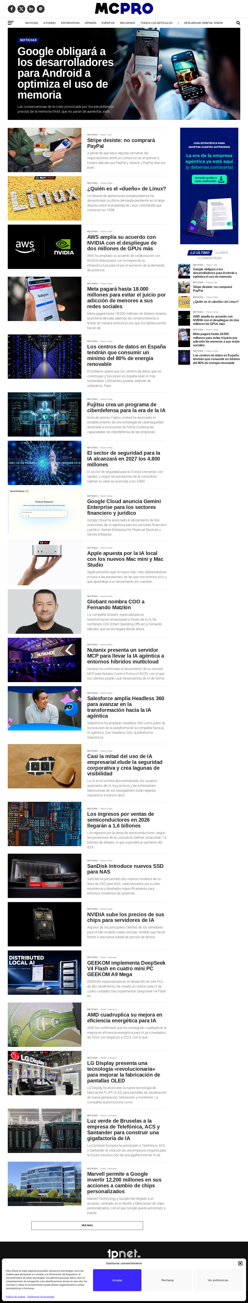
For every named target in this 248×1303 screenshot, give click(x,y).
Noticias (31, 22)
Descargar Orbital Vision (203, 22)
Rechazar (167, 1280)
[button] (240, 1263)
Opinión (90, 22)
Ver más (87, 1225)
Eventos (108, 22)
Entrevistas (70, 22)
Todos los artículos (156, 22)
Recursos (127, 22)
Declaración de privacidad (40, 1296)
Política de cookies (15, 1296)
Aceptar (117, 1280)
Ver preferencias (218, 1280)
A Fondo (49, 22)
